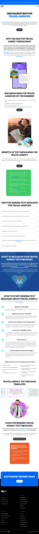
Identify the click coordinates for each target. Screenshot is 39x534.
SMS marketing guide (4, 513)
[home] (2, 6)
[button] (22, 6)
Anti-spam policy (23, 520)
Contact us (22, 513)
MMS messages (16, 240)
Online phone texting (4, 503)
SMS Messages (6, 52)
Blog (2, 524)
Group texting (3, 497)
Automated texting (4, 499)
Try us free (19, 29)
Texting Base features (23, 503)
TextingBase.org (22, 524)
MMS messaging (22, 499)
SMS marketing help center (5, 515)
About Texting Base (23, 522)
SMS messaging (4, 22)
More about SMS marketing (19, 439)
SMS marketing (20, 301)
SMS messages (16, 187)
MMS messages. (19, 56)
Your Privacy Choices (23, 526)
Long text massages (4, 501)
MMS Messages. (15, 177)
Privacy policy (22, 515)
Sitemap (2, 520)
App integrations (22, 508)
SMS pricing (3, 522)
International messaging (24, 501)
